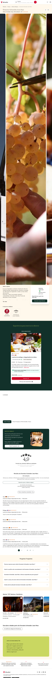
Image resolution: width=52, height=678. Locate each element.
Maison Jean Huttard (28, 616)
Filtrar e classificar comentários (25, 492)
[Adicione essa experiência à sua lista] (40, 335)
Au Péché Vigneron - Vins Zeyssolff (11, 614)
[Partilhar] (46, 10)
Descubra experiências (39, 300)
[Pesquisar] (35, 2)
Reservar (25, 378)
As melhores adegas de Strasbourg (12, 628)
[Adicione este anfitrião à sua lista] (48, 10)
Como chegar (7, 421)
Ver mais (5, 301)
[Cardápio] (50, 2)
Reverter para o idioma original (26, 482)
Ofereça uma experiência (25, 381)
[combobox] (25, 2)
